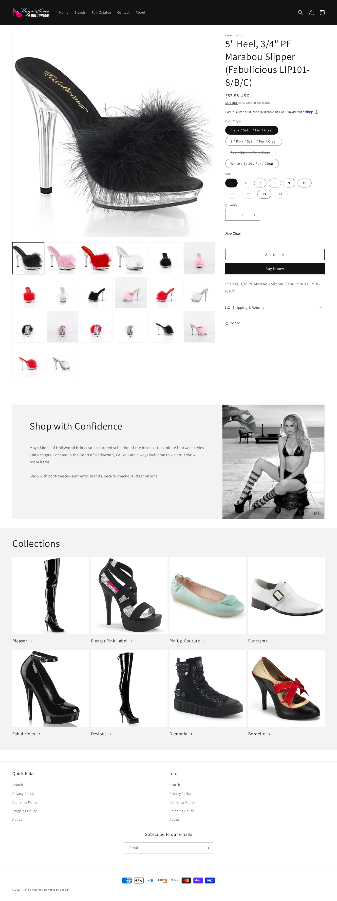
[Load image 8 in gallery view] (62, 292)
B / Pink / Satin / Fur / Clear (253, 141)
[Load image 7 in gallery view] (28, 292)
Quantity (231, 205)
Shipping (231, 102)
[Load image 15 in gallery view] (97, 327)
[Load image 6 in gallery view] (199, 258)
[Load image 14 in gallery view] (62, 327)
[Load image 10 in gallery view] (131, 292)
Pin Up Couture (184, 641)
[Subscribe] (207, 848)
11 (234, 195)
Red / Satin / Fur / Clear (253, 153)
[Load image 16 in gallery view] (131, 327)
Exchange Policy (25, 802)
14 (283, 195)
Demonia (178, 734)
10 (304, 183)
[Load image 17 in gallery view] (165, 327)
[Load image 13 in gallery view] (28, 327)
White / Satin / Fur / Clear (252, 163)
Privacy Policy (23, 793)
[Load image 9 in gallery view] (97, 292)
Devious (99, 734)
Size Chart (233, 233)
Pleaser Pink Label (109, 641)
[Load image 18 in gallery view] (199, 327)
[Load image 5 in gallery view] (165, 258)
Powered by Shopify (57, 889)
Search (17, 784)
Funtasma (258, 641)
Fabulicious (23, 734)
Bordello (257, 734)
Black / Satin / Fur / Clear (251, 130)
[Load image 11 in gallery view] (165, 292)
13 (264, 194)
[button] (300, 12)
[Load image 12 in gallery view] (199, 292)
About (17, 819)
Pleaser (19, 641)
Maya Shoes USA (33, 889)
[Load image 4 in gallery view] (131, 258)
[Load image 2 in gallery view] (62, 258)
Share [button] (235, 323)
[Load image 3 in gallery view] (97, 258)
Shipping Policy (24, 811)
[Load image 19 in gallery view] (28, 361)
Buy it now (274, 268)
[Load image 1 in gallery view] (28, 258)
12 (250, 195)
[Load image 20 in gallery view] (62, 361)
